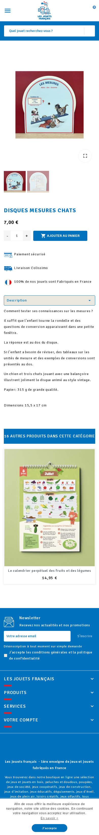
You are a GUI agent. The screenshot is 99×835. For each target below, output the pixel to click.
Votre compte (21, 720)
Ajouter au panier (60, 235)
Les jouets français (29, 679)
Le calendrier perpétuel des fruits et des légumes (49, 570)
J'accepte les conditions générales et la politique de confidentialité (50, 655)
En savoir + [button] (49, 818)
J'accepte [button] (49, 828)
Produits (15, 692)
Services (15, 706)
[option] (49, 106)
